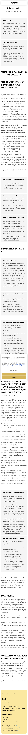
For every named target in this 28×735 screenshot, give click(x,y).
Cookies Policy (15, 170)
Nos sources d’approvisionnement (10, 706)
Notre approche (6, 704)
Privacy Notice (5, 719)
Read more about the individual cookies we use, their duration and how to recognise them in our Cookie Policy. (13, 365)
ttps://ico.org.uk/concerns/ (8, 675)
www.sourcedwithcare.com (16, 23)
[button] (2, 2)
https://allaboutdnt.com (11, 166)
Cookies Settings (14, 370)
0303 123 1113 (10, 676)
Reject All (14, 377)
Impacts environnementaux (9, 710)
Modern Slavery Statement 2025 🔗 (11, 728)
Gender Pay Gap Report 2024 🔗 (10, 730)
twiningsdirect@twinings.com (11, 240)
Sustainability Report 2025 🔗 (9, 726)
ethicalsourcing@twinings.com (19, 647)
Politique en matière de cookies (10, 721)
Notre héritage (5, 702)
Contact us (5, 717)
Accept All (14, 374)
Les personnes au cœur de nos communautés (13, 708)
